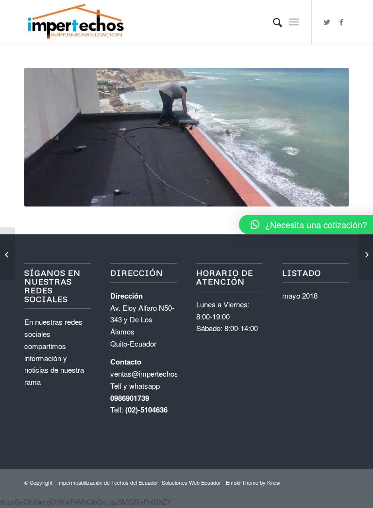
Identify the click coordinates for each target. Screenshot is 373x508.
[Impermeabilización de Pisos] (365, 254)
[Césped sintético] (7, 254)
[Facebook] (341, 22)
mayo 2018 (300, 295)
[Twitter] (327, 22)
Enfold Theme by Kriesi (253, 482)
